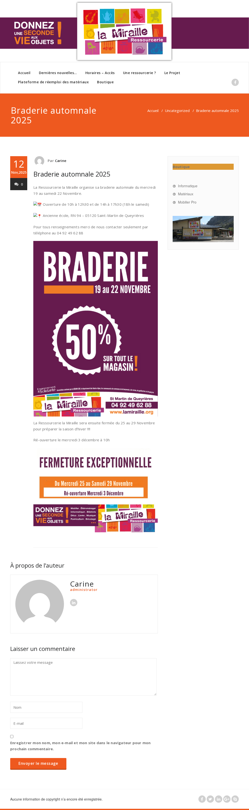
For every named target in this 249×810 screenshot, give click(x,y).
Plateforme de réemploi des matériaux (53, 82)
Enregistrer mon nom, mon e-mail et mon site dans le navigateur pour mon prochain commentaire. (80, 745)
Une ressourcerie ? (139, 72)
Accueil (24, 72)
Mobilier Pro (187, 202)
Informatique (187, 185)
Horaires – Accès (100, 72)
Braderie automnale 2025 (71, 174)
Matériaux (185, 193)
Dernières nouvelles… (58, 72)
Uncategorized (177, 110)
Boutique (105, 82)
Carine (60, 160)
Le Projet (172, 72)
